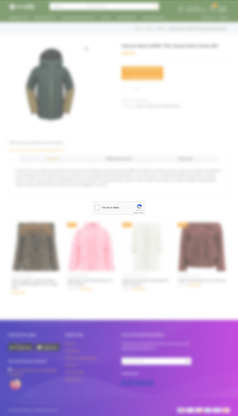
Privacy (136, 213)
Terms (141, 213)
